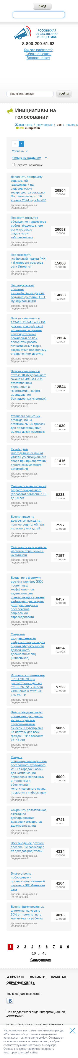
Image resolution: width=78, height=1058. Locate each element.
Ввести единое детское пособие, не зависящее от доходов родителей (27, 847)
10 (34, 953)
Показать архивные (29, 165)
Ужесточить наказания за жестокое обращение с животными (29, 551)
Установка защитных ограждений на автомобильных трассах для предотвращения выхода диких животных (28, 423)
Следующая (40, 960)
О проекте (15, 976)
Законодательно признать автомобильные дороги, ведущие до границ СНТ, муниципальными (28, 293)
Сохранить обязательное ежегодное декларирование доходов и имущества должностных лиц (29, 817)
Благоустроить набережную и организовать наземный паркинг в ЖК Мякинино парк (28, 881)
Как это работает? (38, 50)
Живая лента (23, 124)
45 (44, 953)
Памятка (58, 976)
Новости (37, 976)
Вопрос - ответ (38, 58)
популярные (44, 124)
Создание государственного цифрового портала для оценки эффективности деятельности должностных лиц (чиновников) (28, 646)
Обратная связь (38, 54)
